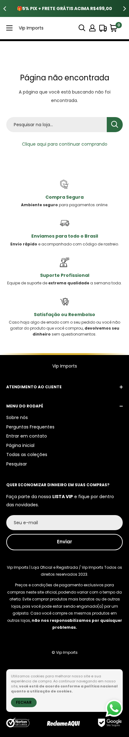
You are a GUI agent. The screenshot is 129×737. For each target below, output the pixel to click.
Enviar (64, 541)
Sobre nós (17, 417)
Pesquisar (16, 464)
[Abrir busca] (82, 27)
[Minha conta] (92, 27)
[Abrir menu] (9, 27)
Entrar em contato (26, 436)
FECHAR (24, 702)
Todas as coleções (26, 454)
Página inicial (20, 445)
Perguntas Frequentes (30, 427)
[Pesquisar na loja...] (115, 124)
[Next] (124, 8)
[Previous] (4, 8)
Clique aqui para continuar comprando (64, 144)
